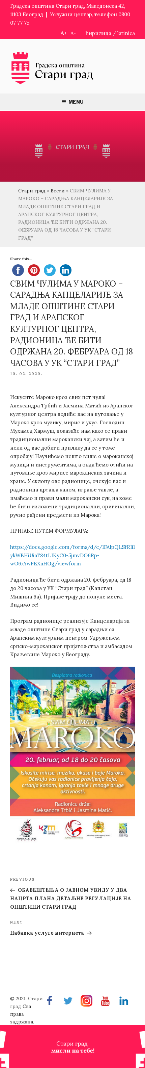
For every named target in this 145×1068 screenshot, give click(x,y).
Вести (58, 191)
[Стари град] (52, 83)
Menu (76, 102)
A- (73, 33)
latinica (126, 33)
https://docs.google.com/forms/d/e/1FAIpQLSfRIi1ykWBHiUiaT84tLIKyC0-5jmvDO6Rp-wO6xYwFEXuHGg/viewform (72, 555)
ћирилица (98, 33)
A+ (63, 33)
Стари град (32, 191)
